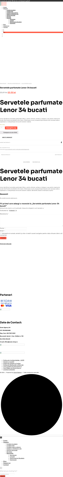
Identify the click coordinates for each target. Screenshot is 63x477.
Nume (2, 228)
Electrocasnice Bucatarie (16, 22)
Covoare (12, 20)
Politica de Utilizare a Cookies (12, 363)
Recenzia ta (4, 214)
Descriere (26, 162)
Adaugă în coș (6, 274)
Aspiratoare (12, 19)
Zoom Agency (18, 372)
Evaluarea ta (4, 210)
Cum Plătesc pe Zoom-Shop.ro (12, 368)
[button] (3, 29)
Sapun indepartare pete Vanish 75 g (38, 268)
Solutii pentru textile (27, 83)
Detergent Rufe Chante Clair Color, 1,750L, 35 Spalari (7, 267)
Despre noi (6, 26)
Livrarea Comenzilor (9, 369)
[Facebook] (62, 142)
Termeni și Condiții (8, 362)
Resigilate (9, 18)
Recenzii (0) (36, 162)
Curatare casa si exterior (12, 12)
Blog (4, 24)
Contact (5, 27)
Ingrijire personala (11, 15)
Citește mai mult (38, 274)
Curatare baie (10, 11)
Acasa (5, 7)
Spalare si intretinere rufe (12, 14)
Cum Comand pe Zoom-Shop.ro (12, 366)
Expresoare (12, 23)
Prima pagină (3, 83)
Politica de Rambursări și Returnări (13, 365)
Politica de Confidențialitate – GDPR (13, 360)
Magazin (5, 8)
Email (2, 231)
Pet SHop (9, 16)
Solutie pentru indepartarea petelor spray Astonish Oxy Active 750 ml (23, 268)
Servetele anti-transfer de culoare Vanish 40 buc (55, 267)
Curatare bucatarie (11, 10)
